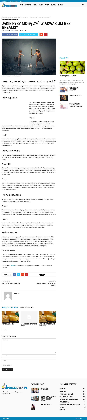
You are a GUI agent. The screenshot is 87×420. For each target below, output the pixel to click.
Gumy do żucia (64, 402)
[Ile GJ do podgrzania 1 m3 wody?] (29, 317)
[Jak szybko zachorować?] (35, 390)
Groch (62, 407)
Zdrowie (60, 5)
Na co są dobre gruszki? (68, 76)
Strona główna (5, 1)
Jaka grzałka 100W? (8, 324)
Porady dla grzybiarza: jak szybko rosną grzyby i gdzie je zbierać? (48, 398)
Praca (41, 5)
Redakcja (7, 30)
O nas (11, 1)
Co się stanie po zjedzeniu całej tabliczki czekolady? (76, 105)
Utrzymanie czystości (67, 394)
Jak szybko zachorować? (45, 388)
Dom (21, 5)
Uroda (47, 5)
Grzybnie (62, 389)
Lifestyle (28, 5)
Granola (62, 410)
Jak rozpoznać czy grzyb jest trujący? (46, 284)
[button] (83, 5)
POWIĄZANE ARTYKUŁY (10, 307)
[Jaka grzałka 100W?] (10, 317)
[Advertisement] (43, 12)
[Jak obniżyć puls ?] (33, 407)
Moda (35, 5)
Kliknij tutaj (14, 265)
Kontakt (21, 1)
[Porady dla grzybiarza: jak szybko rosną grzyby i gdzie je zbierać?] (35, 398)
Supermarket (5, 19)
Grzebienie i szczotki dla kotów (70, 404)
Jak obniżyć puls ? (46, 404)
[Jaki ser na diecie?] (64, 98)
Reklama (16, 1)
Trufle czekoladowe (66, 397)
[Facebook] (84, 1)
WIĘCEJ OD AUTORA (27, 307)
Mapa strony (79, 418)
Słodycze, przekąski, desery (69, 399)
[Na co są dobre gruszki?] (72, 67)
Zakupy (53, 5)
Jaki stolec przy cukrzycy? (11, 283)
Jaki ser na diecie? (75, 95)
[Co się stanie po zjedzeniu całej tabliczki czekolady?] (64, 106)
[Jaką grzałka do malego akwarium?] (47, 317)
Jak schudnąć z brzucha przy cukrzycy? (74, 88)
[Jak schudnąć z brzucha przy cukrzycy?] (64, 89)
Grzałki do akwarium (13, 19)
